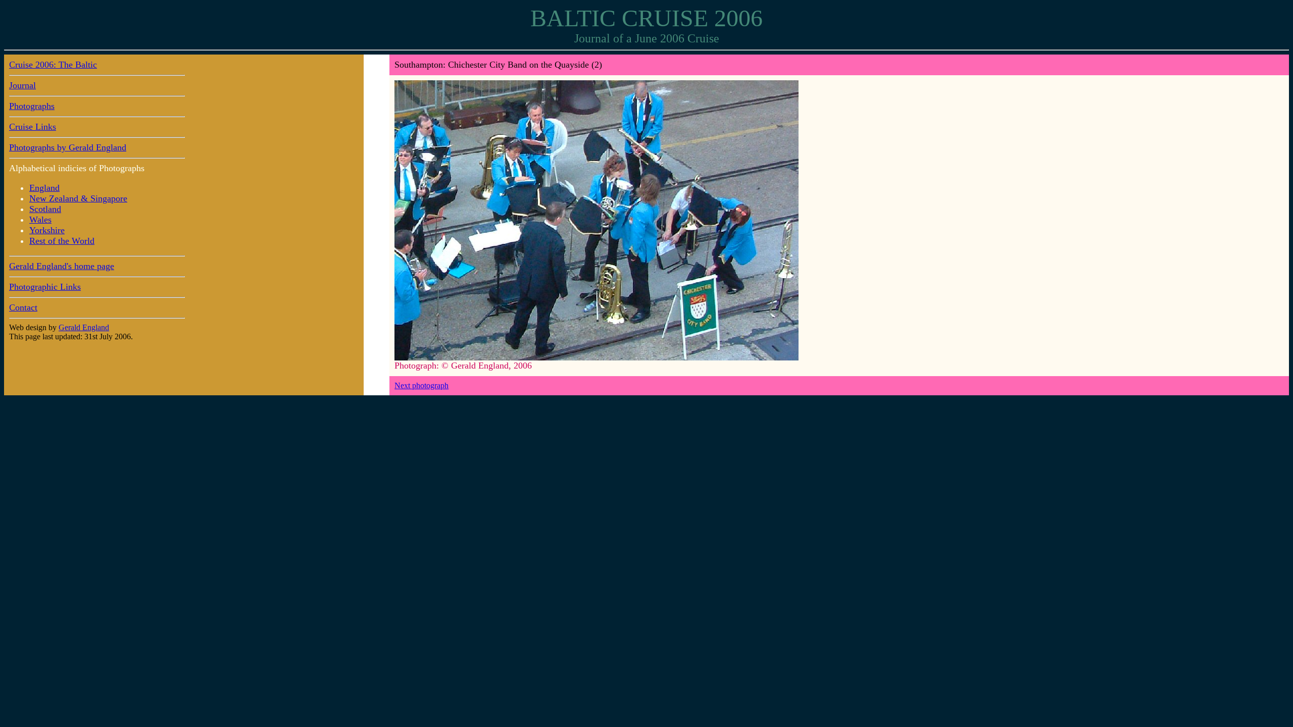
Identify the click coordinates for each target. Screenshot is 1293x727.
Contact (23, 307)
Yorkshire (47, 230)
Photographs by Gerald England (67, 147)
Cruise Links (32, 127)
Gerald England (84, 327)
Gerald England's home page (61, 266)
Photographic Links (45, 287)
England (44, 188)
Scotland (45, 209)
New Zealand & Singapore (78, 198)
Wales (40, 220)
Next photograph (421, 385)
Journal (22, 85)
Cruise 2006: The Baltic (53, 65)
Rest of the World (61, 241)
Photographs (32, 106)
